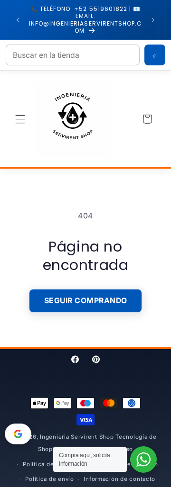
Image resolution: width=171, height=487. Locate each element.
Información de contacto (119, 479)
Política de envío (49, 479)
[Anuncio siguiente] (152, 19)
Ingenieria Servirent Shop (77, 436)
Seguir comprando (85, 300)
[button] (20, 119)
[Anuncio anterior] (18, 19)
